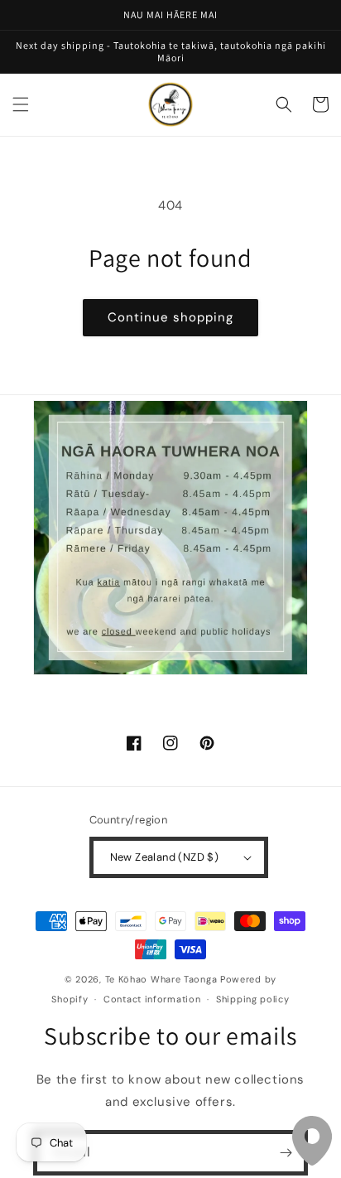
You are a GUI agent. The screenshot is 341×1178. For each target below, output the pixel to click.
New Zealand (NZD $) (164, 857)
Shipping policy (253, 999)
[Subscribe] (285, 1153)
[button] (20, 104)
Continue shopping (170, 317)
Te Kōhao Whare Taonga (162, 979)
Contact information (151, 999)
